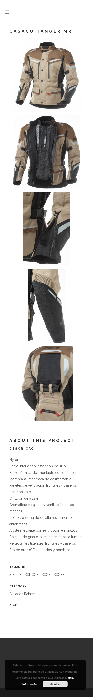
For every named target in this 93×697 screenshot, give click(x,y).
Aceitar (55, 684)
